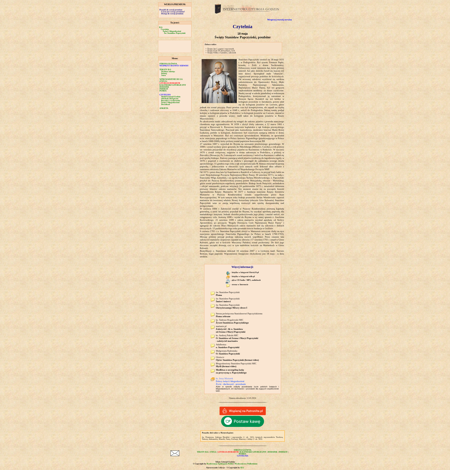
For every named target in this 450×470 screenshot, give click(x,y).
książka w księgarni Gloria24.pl (245, 272)
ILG (161, 27)
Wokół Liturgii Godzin (170, 97)
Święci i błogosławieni (172, 31)
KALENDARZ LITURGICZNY (172, 85)
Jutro (163, 75)
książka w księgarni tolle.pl (243, 276)
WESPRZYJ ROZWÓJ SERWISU (174, 66)
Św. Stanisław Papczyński (174, 33)
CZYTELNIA (165, 95)
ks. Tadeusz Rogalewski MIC (232, 321)
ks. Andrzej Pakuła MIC (237, 338)
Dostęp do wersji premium (172, 14)
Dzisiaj (164, 73)
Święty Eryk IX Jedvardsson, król (221, 51)
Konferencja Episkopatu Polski (220, 464)
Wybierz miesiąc (168, 71)
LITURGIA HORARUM (169, 83)
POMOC (163, 91)
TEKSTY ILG (203, 452)
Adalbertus (227, 346)
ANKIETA (163, 108)
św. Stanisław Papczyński (228, 300)
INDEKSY (163, 89)
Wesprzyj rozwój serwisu (279, 19)
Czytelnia (165, 29)
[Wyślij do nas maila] (175, 455)
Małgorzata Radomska (228, 352)
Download (165, 104)
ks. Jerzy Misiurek (231, 381)
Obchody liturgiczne (169, 99)
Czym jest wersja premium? (173, 12)
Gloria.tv (237, 358)
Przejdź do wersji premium (170, 10)
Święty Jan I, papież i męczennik (220, 49)
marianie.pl (230, 329)
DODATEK (164, 87)
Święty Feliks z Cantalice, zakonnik (221, 53)
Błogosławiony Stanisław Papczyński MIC (236, 365)
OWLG (213, 452)
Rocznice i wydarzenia (170, 100)
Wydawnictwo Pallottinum (246, 464)
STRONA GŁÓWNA (168, 64)
